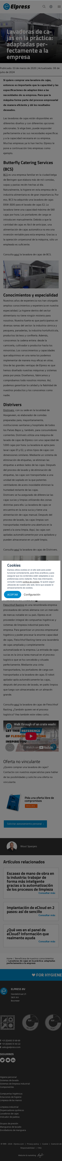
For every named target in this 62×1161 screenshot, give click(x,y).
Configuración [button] (32, 594)
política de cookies (31, 581)
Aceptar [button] (12, 595)
